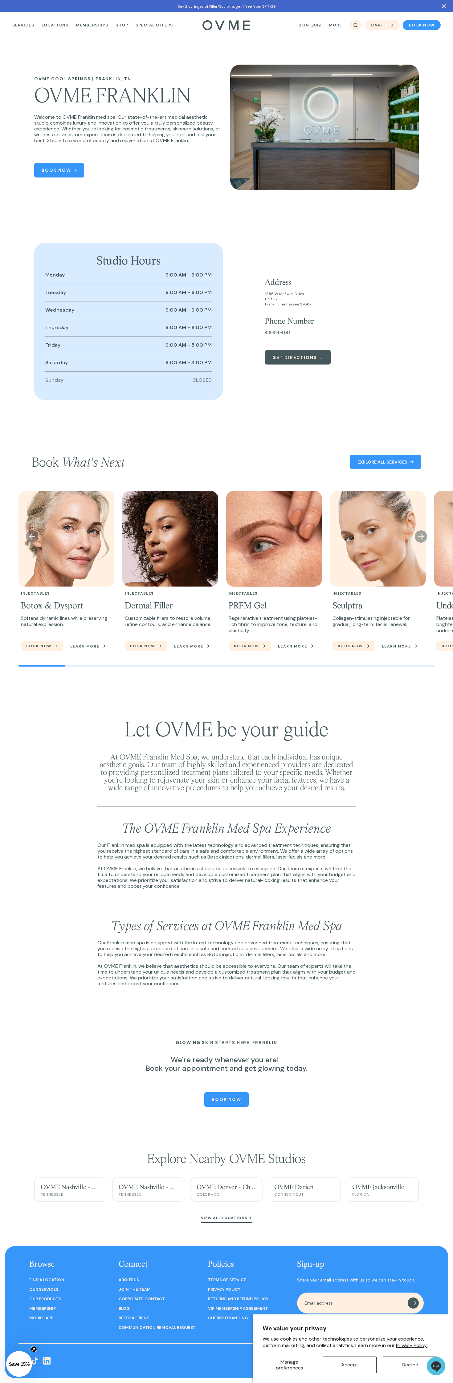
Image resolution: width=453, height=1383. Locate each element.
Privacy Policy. (411, 1345)
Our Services (43, 1289)
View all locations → (226, 1217)
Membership (42, 1308)
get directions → (297, 357)
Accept (349, 1364)
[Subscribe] (413, 1303)
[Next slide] (421, 536)
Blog (124, 1308)
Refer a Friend (134, 1318)
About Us (129, 1279)
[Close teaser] (34, 1349)
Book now (422, 25)
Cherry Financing (228, 1318)
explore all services (382, 462)
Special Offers (154, 25)
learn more (85, 646)
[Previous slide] (32, 536)
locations (55, 25)
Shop (122, 25)
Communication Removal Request (157, 1327)
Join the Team (135, 1289)
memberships (92, 25)
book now (38, 646)
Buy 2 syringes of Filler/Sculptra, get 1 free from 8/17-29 (227, 6)
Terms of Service (227, 1279)
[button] (19, 1364)
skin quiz (310, 25)
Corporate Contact (142, 1299)
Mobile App (41, 1318)
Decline (410, 1364)
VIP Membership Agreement (238, 1308)
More (335, 25)
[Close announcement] (444, 6)
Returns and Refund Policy (238, 1299)
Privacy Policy (224, 1289)
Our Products (45, 1299)
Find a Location (46, 1279)
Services (23, 25)
